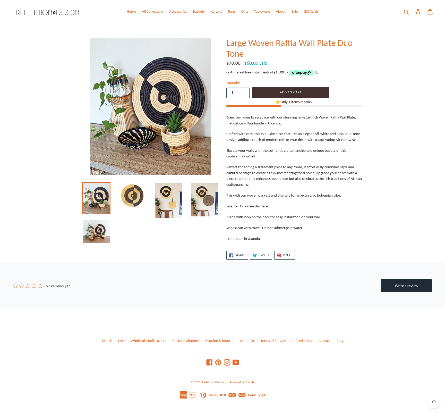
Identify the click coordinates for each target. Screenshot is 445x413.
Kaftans (216, 12)
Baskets (199, 12)
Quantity (233, 83)
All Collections (152, 12)
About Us (247, 341)
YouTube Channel (185, 341)
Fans (231, 12)
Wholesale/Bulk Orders (148, 341)
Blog (340, 341)
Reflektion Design (213, 382)
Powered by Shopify (242, 382)
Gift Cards (311, 12)
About (281, 12)
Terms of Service (273, 341)
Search (107, 341)
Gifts (244, 12)
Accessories (178, 12)
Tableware (262, 12)
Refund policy (302, 341)
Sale (295, 12)
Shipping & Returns (219, 341)
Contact (325, 341)
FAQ (121, 341)
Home (131, 12)
